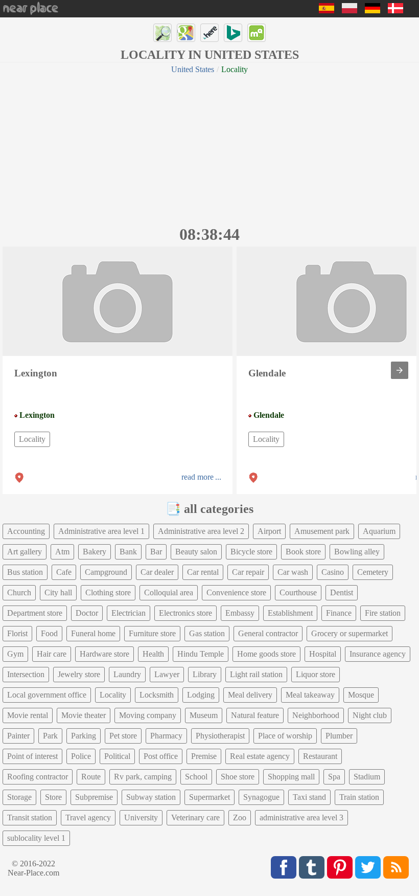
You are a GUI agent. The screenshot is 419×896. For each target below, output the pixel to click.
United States (192, 69)
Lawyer (166, 674)
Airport (269, 531)
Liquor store (315, 674)
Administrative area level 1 (101, 531)
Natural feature (255, 715)
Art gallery (24, 551)
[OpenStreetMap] (162, 33)
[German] (372, 10)
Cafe (64, 572)
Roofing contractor (37, 776)
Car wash (292, 572)
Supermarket (209, 797)
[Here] (209, 33)
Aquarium (379, 531)
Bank (128, 551)
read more (197, 477)
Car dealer (157, 572)
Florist (17, 633)
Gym (15, 653)
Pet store (123, 735)
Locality (32, 439)
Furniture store (152, 633)
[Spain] (326, 10)
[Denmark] (395, 10)
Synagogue (261, 797)
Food (49, 633)
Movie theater (83, 715)
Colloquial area (168, 592)
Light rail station (256, 674)
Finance (339, 613)
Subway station (151, 797)
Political (117, 756)
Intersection (25, 674)
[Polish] (349, 10)
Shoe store (237, 776)
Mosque (361, 694)
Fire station (383, 613)
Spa (334, 776)
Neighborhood (315, 715)
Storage (19, 797)
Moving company (147, 715)
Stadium (367, 776)
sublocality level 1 (36, 838)
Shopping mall (291, 776)
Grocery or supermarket (349, 633)
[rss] (396, 867)
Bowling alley (357, 551)
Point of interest (32, 756)
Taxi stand (309, 797)
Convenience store (236, 592)
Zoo (239, 817)
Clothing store (108, 592)
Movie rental (27, 715)
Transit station (29, 817)
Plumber (339, 735)
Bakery (94, 551)
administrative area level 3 (301, 817)
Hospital (322, 653)
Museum (204, 715)
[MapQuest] (256, 33)
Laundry (127, 674)
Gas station (207, 633)
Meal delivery (250, 694)
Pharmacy (166, 735)
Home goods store (266, 653)
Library (205, 674)
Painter (18, 735)
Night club (370, 715)
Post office (161, 756)
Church (19, 592)
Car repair (248, 572)
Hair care (51, 653)
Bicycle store (251, 551)
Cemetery (372, 572)
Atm (62, 551)
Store (53, 797)
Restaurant (320, 756)
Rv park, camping (143, 776)
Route (91, 776)
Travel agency (88, 817)
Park (50, 735)
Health (153, 653)
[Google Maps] (186, 33)
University (141, 817)
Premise (204, 756)
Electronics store (185, 613)
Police (81, 756)
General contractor (268, 633)
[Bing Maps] (233, 33)
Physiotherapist (220, 735)
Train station (359, 797)
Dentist (341, 592)
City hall (58, 592)
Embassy (239, 613)
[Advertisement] (209, 148)
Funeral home (93, 633)
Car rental (203, 572)
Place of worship (285, 735)
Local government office (46, 694)
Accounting (26, 531)
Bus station (25, 572)
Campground (106, 572)
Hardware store (104, 653)
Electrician (128, 613)
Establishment (290, 613)
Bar (156, 551)
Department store (34, 613)
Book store (303, 551)
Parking (83, 735)
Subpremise (94, 797)
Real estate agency (260, 756)
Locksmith (156, 694)
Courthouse (298, 592)
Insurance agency (378, 653)
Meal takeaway (310, 694)
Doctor (87, 613)
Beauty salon (196, 551)
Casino (332, 572)
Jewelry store (79, 674)
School (196, 776)
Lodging (201, 694)
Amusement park (322, 531)
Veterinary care (195, 817)
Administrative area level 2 (201, 531)
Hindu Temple (200, 653)
